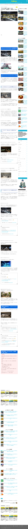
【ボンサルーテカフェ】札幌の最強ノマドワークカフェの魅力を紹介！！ (10, 461)
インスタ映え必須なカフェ (20, 141)
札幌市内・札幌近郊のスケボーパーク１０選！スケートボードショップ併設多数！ (10, 445)
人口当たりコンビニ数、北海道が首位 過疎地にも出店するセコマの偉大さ (10, 483)
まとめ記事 (19, 172)
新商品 (19, 163)
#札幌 (13, 230)
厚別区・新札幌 (25, 142)
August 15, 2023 (14, 222)
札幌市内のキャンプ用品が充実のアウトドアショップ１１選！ (10, 434)
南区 (22, 142)
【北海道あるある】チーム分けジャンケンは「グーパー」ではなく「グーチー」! (10, 480)
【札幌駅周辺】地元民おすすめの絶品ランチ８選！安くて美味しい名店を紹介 (10, 425)
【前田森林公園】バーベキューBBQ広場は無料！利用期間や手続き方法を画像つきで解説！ (10, 431)
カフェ (19, 165)
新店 (18, 176)
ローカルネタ (19, 174)
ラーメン (19, 154)
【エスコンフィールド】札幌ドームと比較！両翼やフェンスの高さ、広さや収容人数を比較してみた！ (10, 411)
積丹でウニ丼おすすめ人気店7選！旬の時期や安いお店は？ (10, 418)
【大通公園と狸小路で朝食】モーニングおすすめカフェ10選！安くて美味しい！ (10, 454)
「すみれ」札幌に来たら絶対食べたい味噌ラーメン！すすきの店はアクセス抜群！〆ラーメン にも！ (10, 474)
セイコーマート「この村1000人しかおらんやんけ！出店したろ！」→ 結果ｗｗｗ (10, 493)
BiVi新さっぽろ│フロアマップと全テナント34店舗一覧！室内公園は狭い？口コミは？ (10, 415)
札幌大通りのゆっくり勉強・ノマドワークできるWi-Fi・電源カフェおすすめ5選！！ (10, 451)
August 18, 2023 (11, 282)
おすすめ (19, 140)
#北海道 (11, 230)
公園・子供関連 (20, 149)
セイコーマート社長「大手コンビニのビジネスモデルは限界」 (10, 490)
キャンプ (25, 141)
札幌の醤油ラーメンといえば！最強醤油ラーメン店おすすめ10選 (10, 470)
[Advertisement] (9, 27)
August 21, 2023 (9, 161)
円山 (18, 142)
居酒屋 (19, 158)
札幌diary (14, 1)
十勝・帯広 (19, 156)
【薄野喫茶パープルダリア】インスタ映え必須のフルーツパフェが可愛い (10, 464)
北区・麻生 (21, 142)
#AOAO (15, 230)
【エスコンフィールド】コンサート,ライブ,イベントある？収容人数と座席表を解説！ (10, 422)
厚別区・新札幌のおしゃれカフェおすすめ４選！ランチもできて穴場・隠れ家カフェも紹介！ (10, 458)
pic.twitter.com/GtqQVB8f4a (5, 280)
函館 (18, 183)
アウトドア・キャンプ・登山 (21, 167)
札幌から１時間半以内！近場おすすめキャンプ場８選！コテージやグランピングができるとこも (10, 438)
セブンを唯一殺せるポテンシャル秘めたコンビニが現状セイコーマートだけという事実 (10, 487)
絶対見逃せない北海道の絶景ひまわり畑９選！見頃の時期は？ (10, 441)
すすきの (21, 140)
